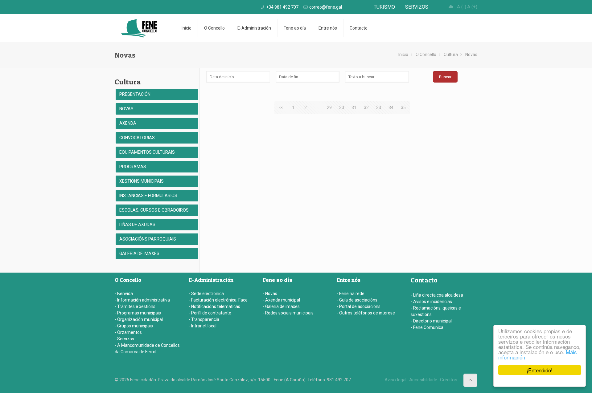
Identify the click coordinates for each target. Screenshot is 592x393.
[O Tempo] (451, 7)
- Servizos (124, 338)
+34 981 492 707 (282, 7)
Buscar (445, 77)
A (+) (472, 7)
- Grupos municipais (134, 325)
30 (341, 107)
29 (329, 107)
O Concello (426, 54)
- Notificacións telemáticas (214, 306)
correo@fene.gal (325, 7)
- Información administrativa (142, 300)
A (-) (461, 7)
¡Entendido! (540, 370)
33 (378, 107)
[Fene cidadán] (139, 28)
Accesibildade (423, 380)
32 (366, 107)
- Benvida (124, 293)
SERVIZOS (416, 7)
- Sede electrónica (206, 293)
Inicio (403, 54)
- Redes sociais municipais (288, 312)
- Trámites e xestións (135, 306)
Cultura (451, 54)
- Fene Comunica (427, 327)
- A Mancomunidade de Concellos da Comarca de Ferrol (147, 348)
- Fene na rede (350, 293)
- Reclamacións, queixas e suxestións (436, 311)
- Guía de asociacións (357, 300)
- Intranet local (202, 325)
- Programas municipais (138, 312)
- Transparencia (204, 319)
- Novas (270, 293)
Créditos (448, 380)
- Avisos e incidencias (431, 301)
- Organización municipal (139, 319)
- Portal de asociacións (358, 306)
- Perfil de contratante (210, 312)
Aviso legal (395, 380)
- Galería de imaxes (281, 306)
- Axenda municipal (281, 300)
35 (403, 107)
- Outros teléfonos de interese (366, 312)
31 (354, 107)
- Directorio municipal (431, 320)
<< (280, 107)
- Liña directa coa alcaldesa (437, 295)
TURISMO (384, 7)
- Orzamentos (128, 332)
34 (390, 107)
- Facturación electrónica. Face (218, 300)
